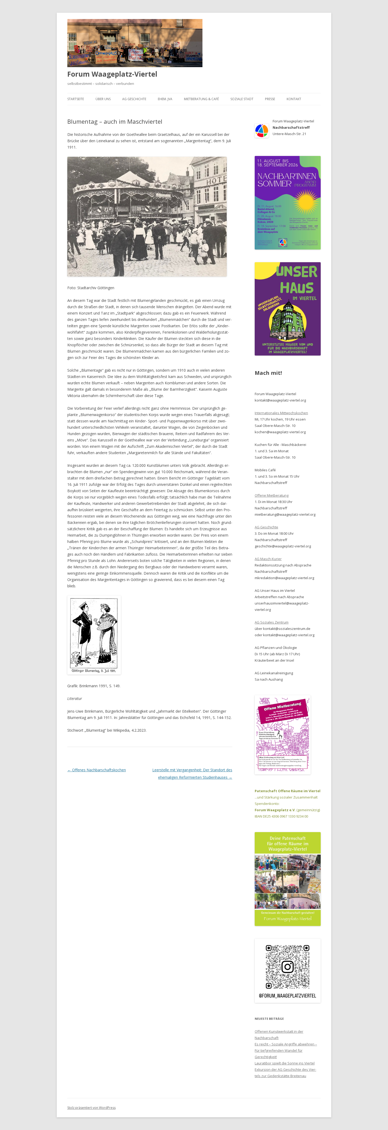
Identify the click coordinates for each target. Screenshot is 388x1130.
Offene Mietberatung (271, 495)
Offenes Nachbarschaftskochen (96, 769)
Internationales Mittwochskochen (281, 413)
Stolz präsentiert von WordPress (91, 1107)
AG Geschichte (134, 99)
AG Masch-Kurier (268, 558)
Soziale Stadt (241, 99)
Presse (270, 99)
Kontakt (294, 99)
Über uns (103, 99)
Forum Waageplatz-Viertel (112, 74)
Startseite (75, 99)
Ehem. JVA (165, 99)
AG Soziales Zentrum (271, 622)
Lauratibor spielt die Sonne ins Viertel (285, 1063)
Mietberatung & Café (201, 99)
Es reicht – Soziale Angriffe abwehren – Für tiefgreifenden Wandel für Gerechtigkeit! (286, 1050)
